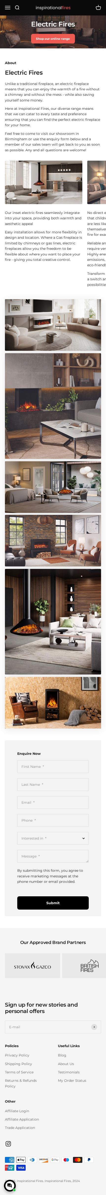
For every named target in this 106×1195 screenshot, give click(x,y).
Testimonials (69, 1072)
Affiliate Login (17, 1111)
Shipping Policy (18, 1064)
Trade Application (20, 1127)
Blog (62, 1055)
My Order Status (72, 1080)
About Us (66, 1064)
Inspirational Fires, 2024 (62, 1181)
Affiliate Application (22, 1119)
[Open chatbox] (10, 1186)
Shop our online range (53, 39)
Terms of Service (19, 1072)
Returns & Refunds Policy (21, 1083)
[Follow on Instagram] (8, 1143)
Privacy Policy (17, 1055)
